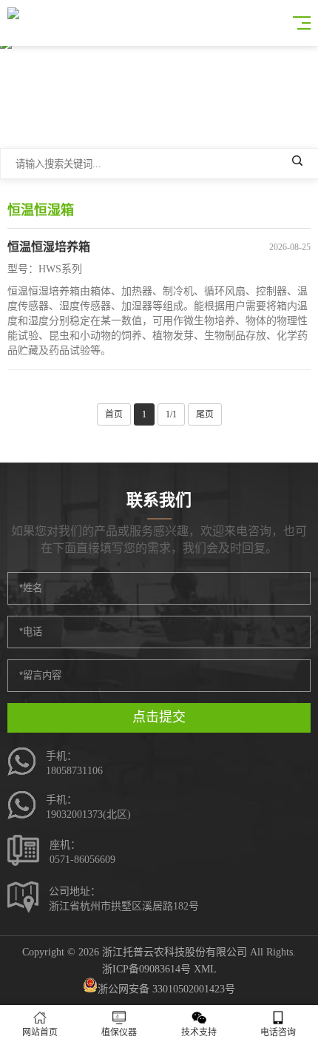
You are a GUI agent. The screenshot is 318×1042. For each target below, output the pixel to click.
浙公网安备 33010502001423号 (166, 989)
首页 (114, 414)
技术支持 (199, 1032)
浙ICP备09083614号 (146, 969)
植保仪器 (119, 1032)
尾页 (205, 414)
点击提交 (159, 717)
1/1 (171, 414)
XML (205, 969)
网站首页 (40, 1032)
